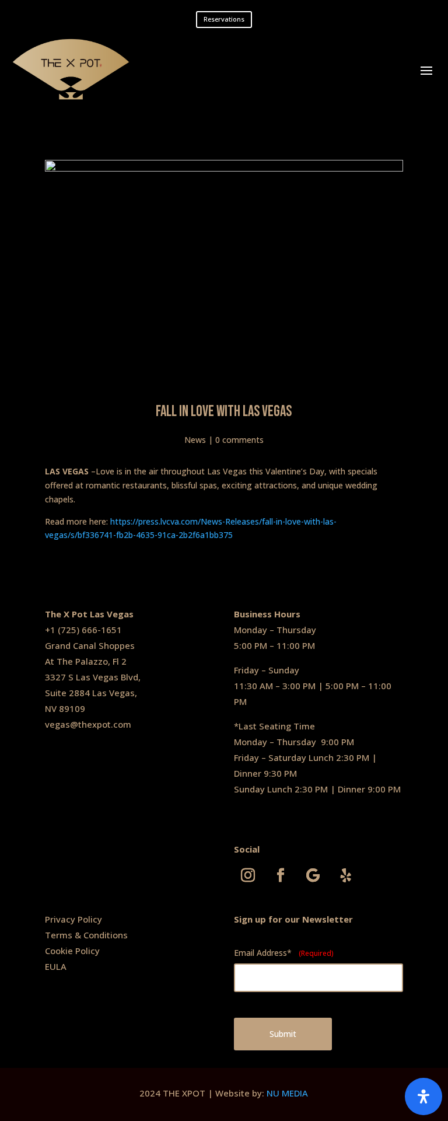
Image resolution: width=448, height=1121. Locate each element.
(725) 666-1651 (90, 629)
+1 (51, 629)
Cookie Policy (72, 950)
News (195, 439)
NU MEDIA (287, 1093)
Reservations (224, 19)
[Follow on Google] (313, 875)
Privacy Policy (73, 919)
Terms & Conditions (86, 935)
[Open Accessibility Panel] (423, 1096)
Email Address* (284, 952)
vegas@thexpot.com (88, 724)
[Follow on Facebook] (281, 875)
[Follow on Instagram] (248, 875)
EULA (55, 966)
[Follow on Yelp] (346, 875)
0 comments (239, 439)
